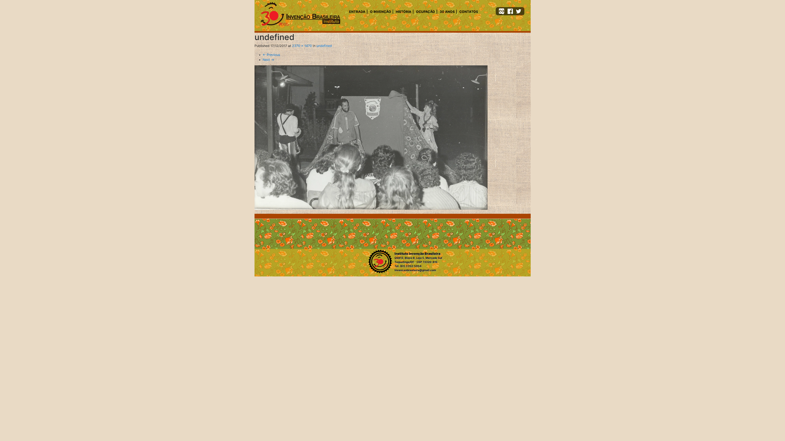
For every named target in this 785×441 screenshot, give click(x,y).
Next (268, 60)
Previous (271, 55)
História (403, 12)
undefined (324, 46)
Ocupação (425, 12)
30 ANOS (447, 12)
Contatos (468, 12)
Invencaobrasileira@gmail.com (415, 270)
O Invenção (380, 12)
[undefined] (371, 137)
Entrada (357, 12)
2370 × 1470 (302, 46)
